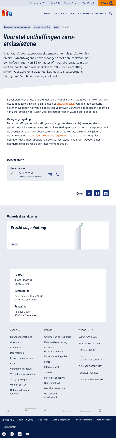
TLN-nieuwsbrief (104, 419)
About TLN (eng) (25, 419)
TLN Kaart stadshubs (90, 366)
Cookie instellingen (61, 419)
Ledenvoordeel (59, 13)
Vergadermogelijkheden (23, 374)
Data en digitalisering (55, 342)
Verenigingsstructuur (21, 368)
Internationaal (51, 367)
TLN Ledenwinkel (88, 372)
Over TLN (55, 3)
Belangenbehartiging (21, 336)
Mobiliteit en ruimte (54, 388)
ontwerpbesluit (66, 103)
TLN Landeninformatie (91, 379)
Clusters (14, 342)
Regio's (14, 363)
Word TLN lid (88, 3)
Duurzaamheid (52, 383)
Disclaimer (43, 419)
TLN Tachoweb (87, 349)
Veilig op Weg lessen (21, 379)
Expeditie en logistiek (55, 356)
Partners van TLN (38, 3)
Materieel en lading (54, 377)
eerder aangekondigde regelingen (47, 135)
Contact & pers (71, 3)
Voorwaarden (10, 427)
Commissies (16, 347)
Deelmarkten (17, 352)
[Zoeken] (111, 13)
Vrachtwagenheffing (42, 27)
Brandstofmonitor (89, 343)
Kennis (47, 13)
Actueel (72, 13)
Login (104, 3)
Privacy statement (83, 419)
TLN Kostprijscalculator (91, 358)
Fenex (47, 361)
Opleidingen (100, 13)
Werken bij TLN (18, 384)
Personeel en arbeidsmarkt (51, 395)
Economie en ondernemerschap (17, 27)
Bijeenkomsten (85, 13)
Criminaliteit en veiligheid (57, 336)
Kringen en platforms (21, 358)
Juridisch (49, 372)
